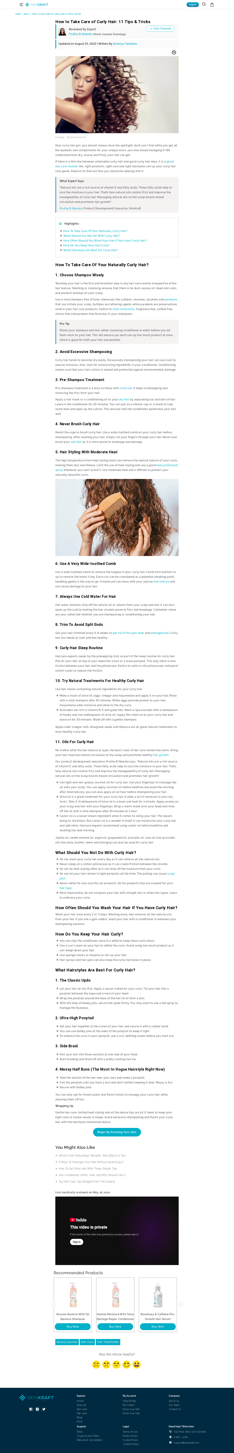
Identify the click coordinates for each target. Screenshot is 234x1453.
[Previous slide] (53, 1304)
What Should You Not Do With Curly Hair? (91, 235)
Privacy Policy (130, 1436)
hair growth (161, 755)
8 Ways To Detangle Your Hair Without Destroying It (91, 1162)
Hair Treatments (108, 1342)
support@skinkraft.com (186, 1442)
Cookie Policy (130, 1440)
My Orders (128, 1405)
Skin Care (82, 1409)
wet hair (76, 442)
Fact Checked (162, 28)
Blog (79, 1417)
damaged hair (160, 633)
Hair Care (87, 1342)
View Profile (129, 1401)
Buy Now (73, 1326)
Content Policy (131, 1444)
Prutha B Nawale (71, 208)
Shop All (81, 1405)
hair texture (161, 581)
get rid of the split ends (128, 633)
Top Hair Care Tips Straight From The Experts (87, 1181)
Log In (192, 4)
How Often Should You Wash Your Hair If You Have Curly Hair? (105, 240)
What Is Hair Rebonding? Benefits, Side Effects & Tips (92, 1155)
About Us (174, 1401)
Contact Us (175, 1409)
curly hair (126, 388)
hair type (66, 888)
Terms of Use (130, 1431)
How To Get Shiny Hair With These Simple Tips (88, 1168)
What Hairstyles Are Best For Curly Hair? (90, 250)
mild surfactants (124, 309)
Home (80, 1401)
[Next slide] (180, 1304)
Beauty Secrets (67, 1342)
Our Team (174, 1405)
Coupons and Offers (88, 1436)
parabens (171, 299)
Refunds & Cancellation (90, 1440)
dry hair (124, 399)
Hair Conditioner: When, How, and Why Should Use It (92, 1175)
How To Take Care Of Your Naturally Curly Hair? (95, 231)
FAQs (80, 1431)
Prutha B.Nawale (97, 34)
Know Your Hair (131, 1413)
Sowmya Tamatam (125, 43)
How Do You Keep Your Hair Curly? (86, 245)
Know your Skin (131, 1409)
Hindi (79, 1421)
